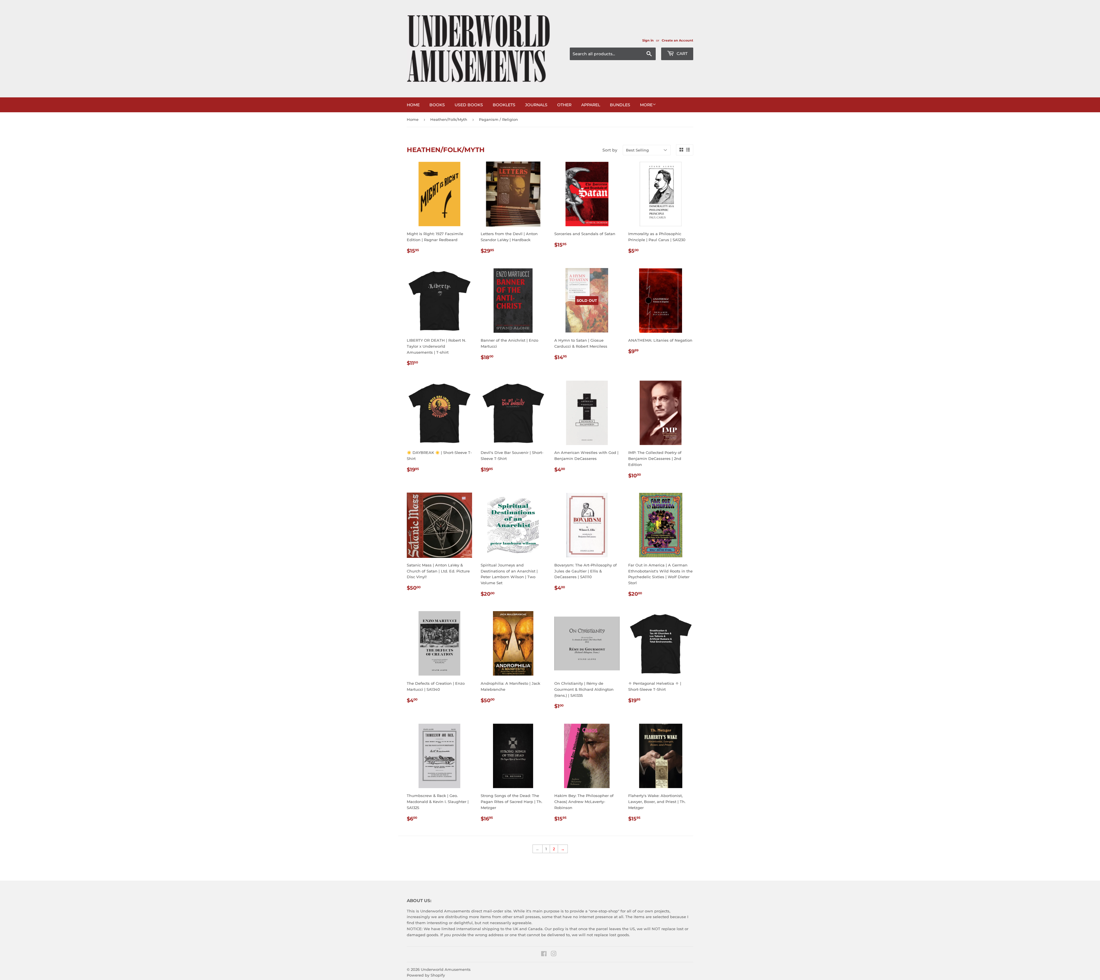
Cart (681, 53)
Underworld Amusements (446, 969)
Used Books (469, 104)
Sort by (609, 150)
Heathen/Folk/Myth (448, 119)
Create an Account (677, 40)
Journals (536, 104)
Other (564, 104)
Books (437, 104)
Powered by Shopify (426, 975)
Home (413, 104)
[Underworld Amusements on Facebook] (544, 954)
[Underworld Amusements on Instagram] (554, 954)
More (646, 104)
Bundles (620, 104)
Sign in (648, 40)
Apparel (590, 104)
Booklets (504, 104)
